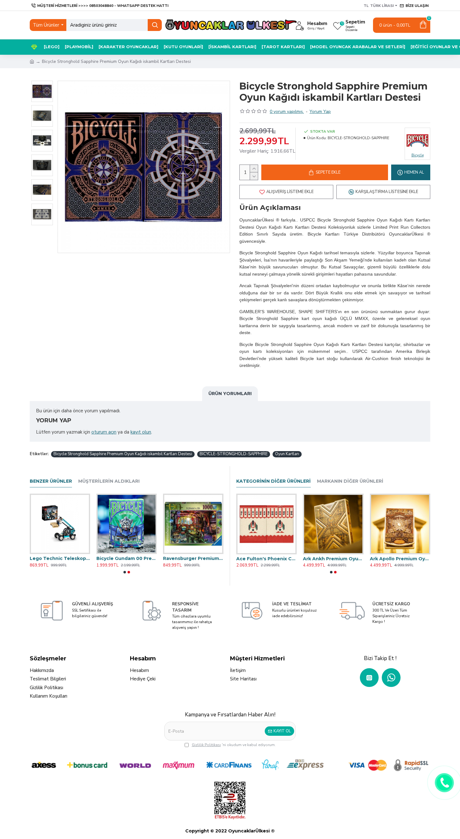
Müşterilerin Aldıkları (109, 481)
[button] (124, 572)
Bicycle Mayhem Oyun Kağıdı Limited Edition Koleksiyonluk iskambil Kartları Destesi (333, 559)
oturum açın (103, 432)
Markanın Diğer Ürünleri (350, 481)
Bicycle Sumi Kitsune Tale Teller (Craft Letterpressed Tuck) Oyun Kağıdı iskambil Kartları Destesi (126, 558)
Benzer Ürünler (51, 481)
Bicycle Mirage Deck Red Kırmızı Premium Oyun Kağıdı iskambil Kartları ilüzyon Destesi (400, 559)
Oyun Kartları (287, 454)
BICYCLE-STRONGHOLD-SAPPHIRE (234, 454)
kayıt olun (140, 432)
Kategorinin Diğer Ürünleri (273, 481)
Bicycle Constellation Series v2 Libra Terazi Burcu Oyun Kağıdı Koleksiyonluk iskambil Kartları (60, 558)
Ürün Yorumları (230, 393)
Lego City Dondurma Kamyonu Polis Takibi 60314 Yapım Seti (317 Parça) (193, 558)
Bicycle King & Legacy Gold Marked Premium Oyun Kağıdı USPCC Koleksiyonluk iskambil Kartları (266, 559)
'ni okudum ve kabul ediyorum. (234, 744)
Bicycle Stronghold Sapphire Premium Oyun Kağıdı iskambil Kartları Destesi (123, 454)
